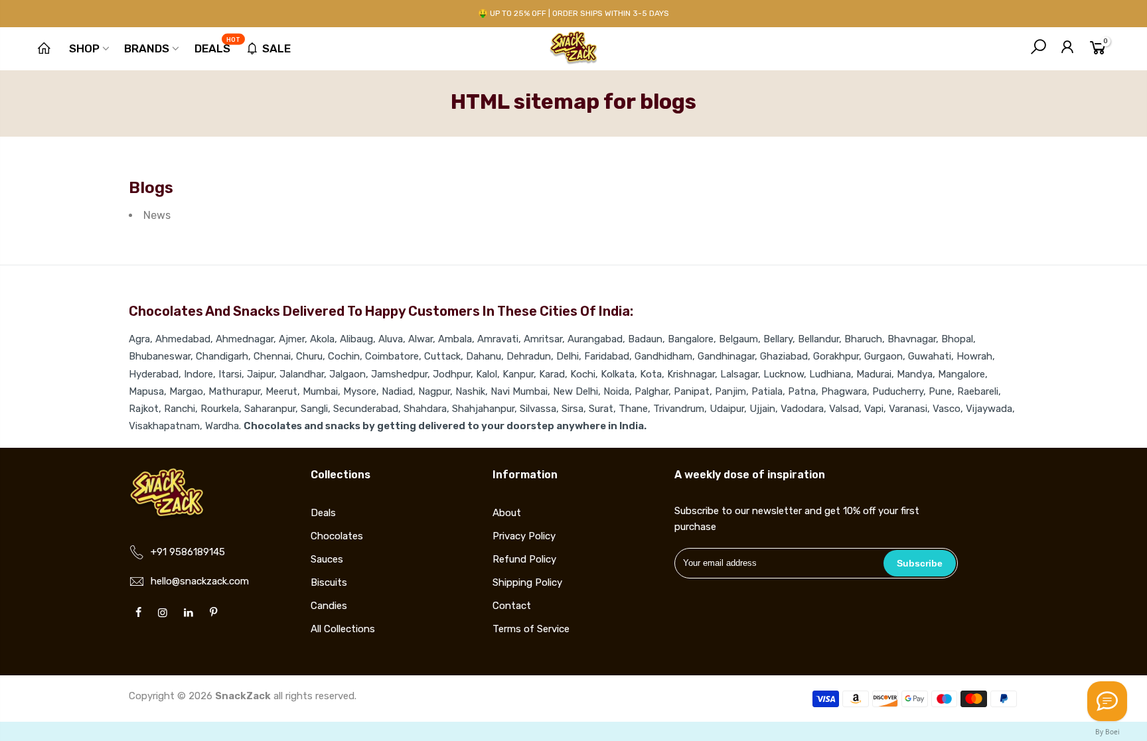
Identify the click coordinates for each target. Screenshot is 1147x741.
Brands (146, 48)
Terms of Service (531, 629)
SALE (276, 48)
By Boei (1107, 731)
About (507, 513)
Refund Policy (524, 559)
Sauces (327, 559)
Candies (329, 606)
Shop (84, 48)
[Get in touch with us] (1107, 701)
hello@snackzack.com (200, 581)
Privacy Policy (524, 536)
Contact (512, 606)
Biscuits (329, 582)
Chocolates (337, 536)
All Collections (343, 629)
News (157, 215)
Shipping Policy (527, 582)
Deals (217, 45)
